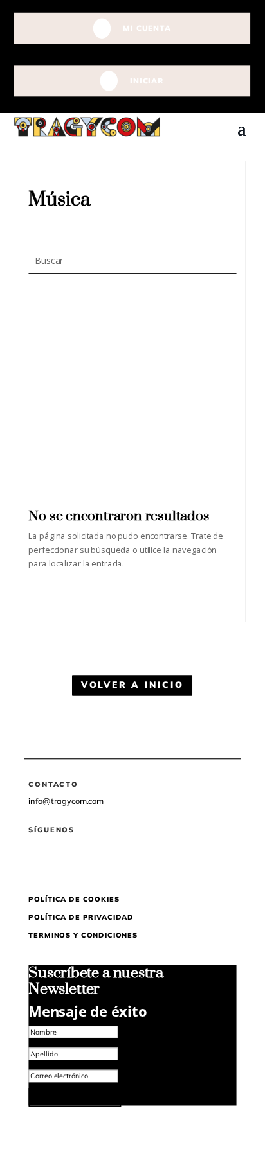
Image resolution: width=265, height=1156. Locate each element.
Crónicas (220, 353)
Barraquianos (211, 368)
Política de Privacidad (81, 917)
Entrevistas (217, 383)
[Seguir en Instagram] (83, 856)
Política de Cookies (74, 899)
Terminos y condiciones (83, 935)
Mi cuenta (147, 28)
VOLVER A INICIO (132, 685)
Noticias (221, 338)
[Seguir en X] (58, 856)
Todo (226, 323)
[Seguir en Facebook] (32, 856)
